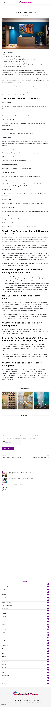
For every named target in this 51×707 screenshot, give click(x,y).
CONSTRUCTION (5, 600)
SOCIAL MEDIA (5, 659)
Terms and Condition (38, 702)
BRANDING (4, 589)
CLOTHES (4, 597)
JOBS (3, 635)
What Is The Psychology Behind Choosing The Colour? (17, 58)
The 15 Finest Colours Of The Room (12, 56)
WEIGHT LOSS (5, 680)
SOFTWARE (4, 661)
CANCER (4, 594)
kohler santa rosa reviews (8, 247)
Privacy (9, 702)
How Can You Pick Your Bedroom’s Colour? (14, 61)
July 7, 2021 (25, 15)
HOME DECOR (25, 9)
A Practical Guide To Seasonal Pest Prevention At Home (19, 484)
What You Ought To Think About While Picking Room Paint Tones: (19, 59)
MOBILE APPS (5, 645)
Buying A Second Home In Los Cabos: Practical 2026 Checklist (20, 472)
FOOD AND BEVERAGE (7, 618)
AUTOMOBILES (5, 584)
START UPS (4, 667)
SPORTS (4, 664)
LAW (3, 637)
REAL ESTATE (5, 651)
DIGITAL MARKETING (6, 602)
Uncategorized (5, 675)
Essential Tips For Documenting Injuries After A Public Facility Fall (21, 478)
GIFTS (3, 627)
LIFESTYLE (4, 640)
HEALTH (4, 629)
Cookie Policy (18, 702)
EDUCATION (5, 608)
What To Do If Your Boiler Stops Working (11, 458)
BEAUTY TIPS (5, 586)
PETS (3, 648)
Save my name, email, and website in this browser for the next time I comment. (19, 438)
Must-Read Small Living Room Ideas (40, 458)
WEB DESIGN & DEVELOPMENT (9, 677)
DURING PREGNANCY (7, 605)
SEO (3, 653)
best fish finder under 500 (9, 92)
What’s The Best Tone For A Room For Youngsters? (16, 66)
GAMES (3, 621)
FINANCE (4, 616)
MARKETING (5, 643)
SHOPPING (4, 656)
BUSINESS (4, 592)
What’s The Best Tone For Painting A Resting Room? (16, 63)
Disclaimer (27, 702)
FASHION (4, 613)
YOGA (3, 683)
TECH (3, 669)
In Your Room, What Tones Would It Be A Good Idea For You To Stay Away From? (23, 64)
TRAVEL (4, 672)
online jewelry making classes (33, 375)
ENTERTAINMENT (6, 610)
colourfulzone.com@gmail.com (15, 704)
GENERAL (4, 624)
